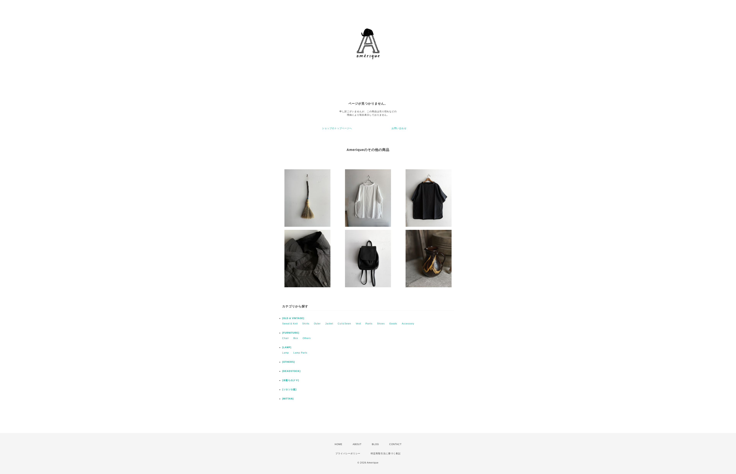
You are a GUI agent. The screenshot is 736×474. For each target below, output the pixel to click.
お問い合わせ (399, 128)
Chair (285, 338)
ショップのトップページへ (337, 128)
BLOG (375, 444)
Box (295, 338)
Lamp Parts (300, 352)
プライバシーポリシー (347, 453)
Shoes (381, 323)
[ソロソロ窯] (289, 389)
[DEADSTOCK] (291, 371)
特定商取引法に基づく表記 (386, 453)
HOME (338, 444)
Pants (369, 323)
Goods (393, 323)
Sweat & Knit (290, 323)
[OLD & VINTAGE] (293, 318)
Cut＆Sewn (344, 323)
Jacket (329, 323)
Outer (317, 323)
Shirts (305, 323)
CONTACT (395, 444)
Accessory (408, 323)
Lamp (285, 352)
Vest (358, 323)
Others (307, 338)
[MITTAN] (288, 398)
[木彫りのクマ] (290, 380)
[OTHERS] (288, 362)
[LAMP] (286, 347)
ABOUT (357, 444)
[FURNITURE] (290, 333)
